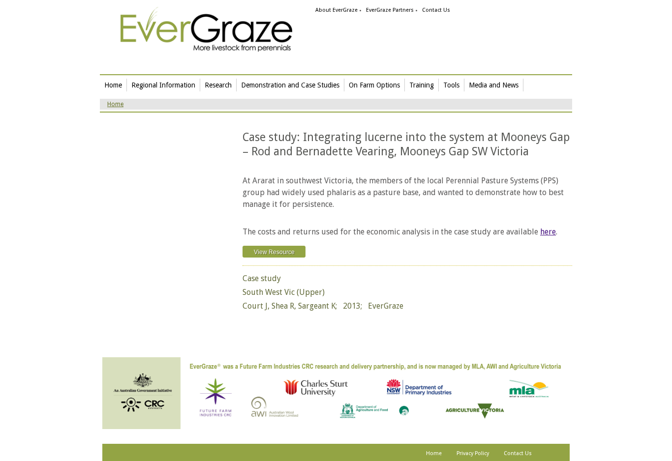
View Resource (274, 252)
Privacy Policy (473, 453)
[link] (206, 29)
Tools (451, 85)
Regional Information (163, 85)
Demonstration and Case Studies (290, 85)
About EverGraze (336, 10)
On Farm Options (374, 85)
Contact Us (436, 10)
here (548, 231)
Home (113, 85)
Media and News (494, 85)
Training (421, 85)
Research (218, 85)
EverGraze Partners (390, 10)
